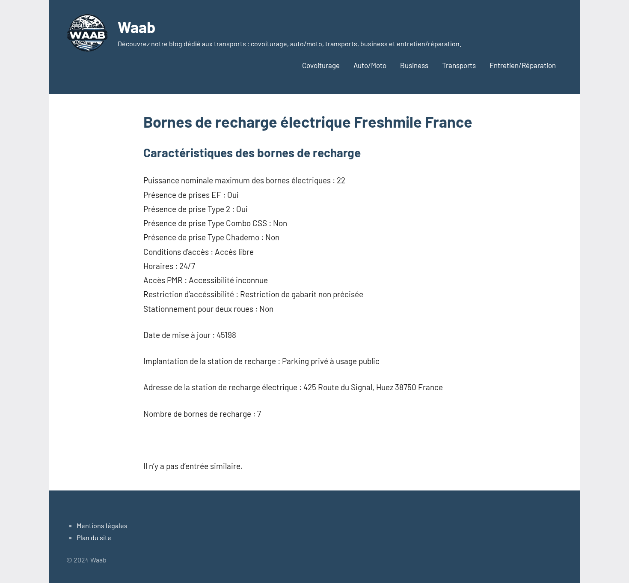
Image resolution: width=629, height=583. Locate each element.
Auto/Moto (369, 65)
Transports (459, 65)
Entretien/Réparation (523, 65)
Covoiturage (321, 65)
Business (414, 65)
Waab (136, 27)
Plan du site (94, 537)
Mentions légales (102, 525)
